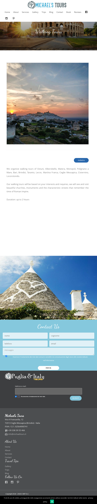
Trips (44, 12)
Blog (51, 12)
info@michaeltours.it (17, 434)
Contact (59, 12)
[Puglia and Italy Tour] (46, 5)
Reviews (77, 12)
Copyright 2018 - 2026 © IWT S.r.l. (17, 494)
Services (25, 12)
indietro (81, 160)
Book (68, 12)
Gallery (35, 12)
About (16, 12)
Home (7, 12)
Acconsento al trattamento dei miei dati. (32, 396)
